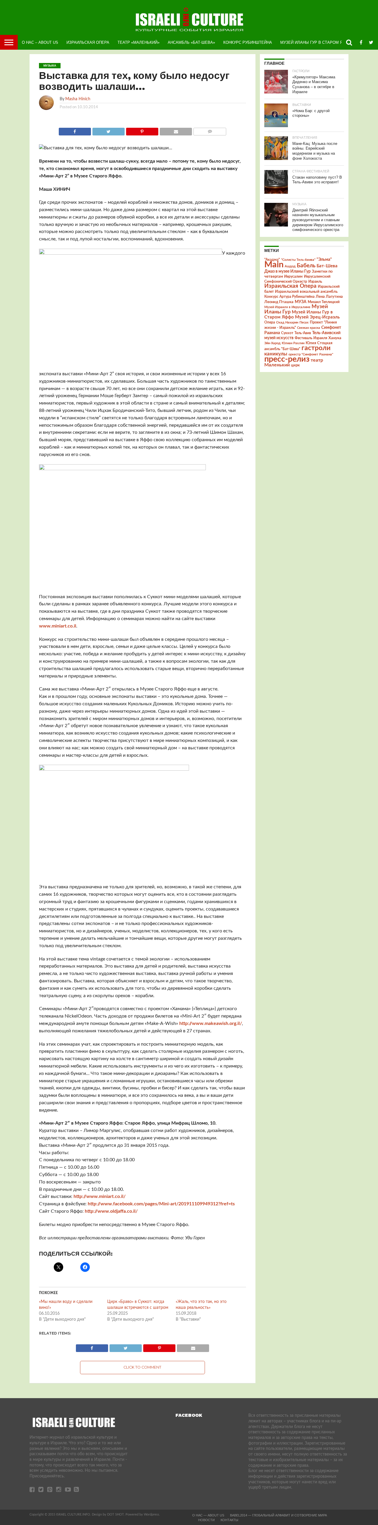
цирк (295, 365)
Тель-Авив (302, 333)
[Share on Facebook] (75, 130)
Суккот (287, 333)
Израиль (315, 281)
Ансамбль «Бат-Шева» (191, 42)
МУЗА (301, 302)
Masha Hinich (77, 99)
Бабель (306, 266)
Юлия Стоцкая (319, 343)
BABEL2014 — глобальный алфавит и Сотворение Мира (278, 1515)
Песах (304, 322)
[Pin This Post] (142, 130)
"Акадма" (272, 259)
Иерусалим (293, 276)
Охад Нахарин (287, 322)
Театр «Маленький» (138, 42)
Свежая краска (308, 327)
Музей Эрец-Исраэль (317, 317)
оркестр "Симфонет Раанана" (311, 354)
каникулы (275, 353)
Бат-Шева (327, 266)
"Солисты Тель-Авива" (298, 259)
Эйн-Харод (272, 343)
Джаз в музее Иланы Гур (287, 271)
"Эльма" (324, 260)
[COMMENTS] (209, 130)
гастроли (316, 348)
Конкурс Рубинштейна (247, 42)
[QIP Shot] (130, 253)
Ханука (334, 338)
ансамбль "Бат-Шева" (282, 349)
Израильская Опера (87, 42)
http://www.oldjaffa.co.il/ (111, 1211)
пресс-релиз (286, 359)
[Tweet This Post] (108, 130)
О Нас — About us (208, 1515)
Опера (269, 322)
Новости (206, 1520)
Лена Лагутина (329, 297)
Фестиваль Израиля (311, 338)
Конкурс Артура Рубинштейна (289, 296)
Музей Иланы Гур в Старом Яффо (315, 42)
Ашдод (290, 266)
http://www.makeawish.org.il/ (210, 1023)
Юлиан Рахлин (293, 343)
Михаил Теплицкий (324, 302)
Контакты (229, 1520)
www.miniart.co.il (57, 626)
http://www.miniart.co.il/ (100, 1196)
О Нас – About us (40, 42)
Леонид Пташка (279, 302)
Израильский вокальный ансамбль (306, 291)
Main (274, 264)
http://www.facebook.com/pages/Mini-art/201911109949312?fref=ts (161, 1203)
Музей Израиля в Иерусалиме (287, 307)
